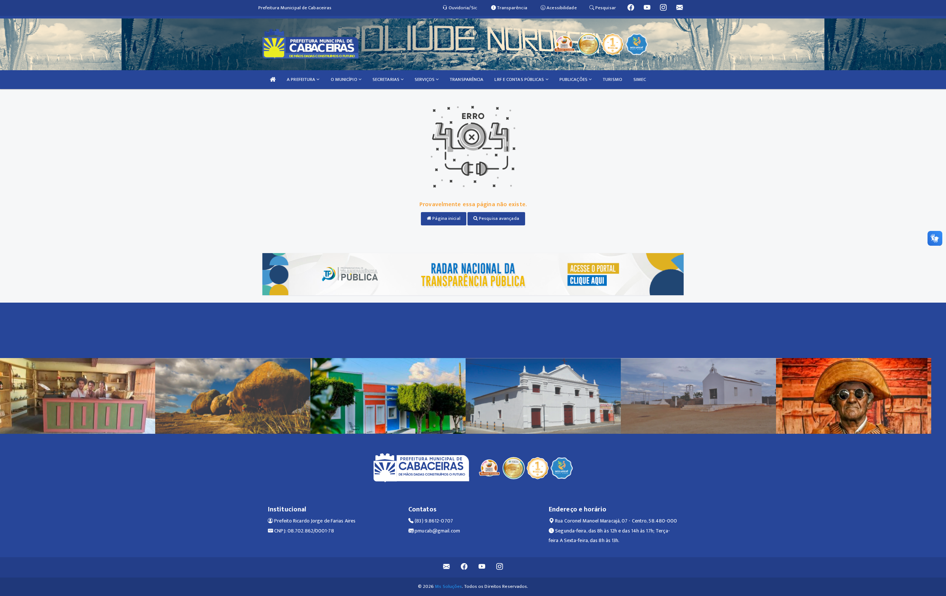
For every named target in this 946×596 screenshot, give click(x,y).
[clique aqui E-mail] (446, 567)
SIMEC (639, 79)
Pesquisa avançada (498, 218)
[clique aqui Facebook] (464, 567)
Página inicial (445, 218)
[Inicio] (272, 79)
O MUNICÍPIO (344, 79)
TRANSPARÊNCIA (466, 79)
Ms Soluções (448, 586)
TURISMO (612, 79)
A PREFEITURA (301, 79)
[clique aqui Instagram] (499, 567)
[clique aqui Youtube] (482, 567)
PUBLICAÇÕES (574, 79)
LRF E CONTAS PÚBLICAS (519, 79)
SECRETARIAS (386, 79)
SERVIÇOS (425, 79)
